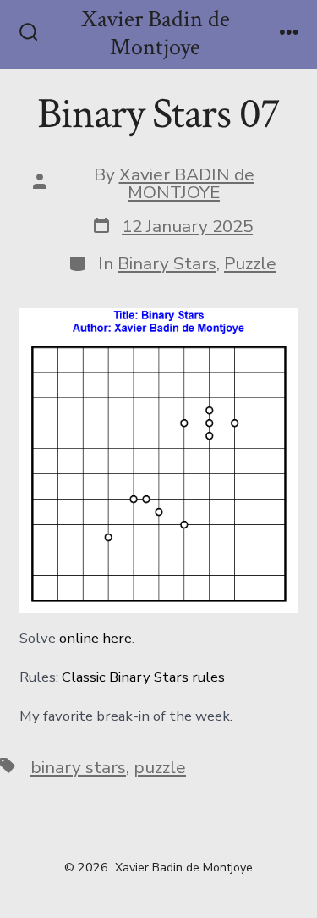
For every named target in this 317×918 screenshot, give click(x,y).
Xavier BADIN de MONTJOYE (186, 183)
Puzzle (250, 263)
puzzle (160, 767)
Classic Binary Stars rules (143, 677)
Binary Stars (167, 263)
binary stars (78, 767)
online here (95, 638)
